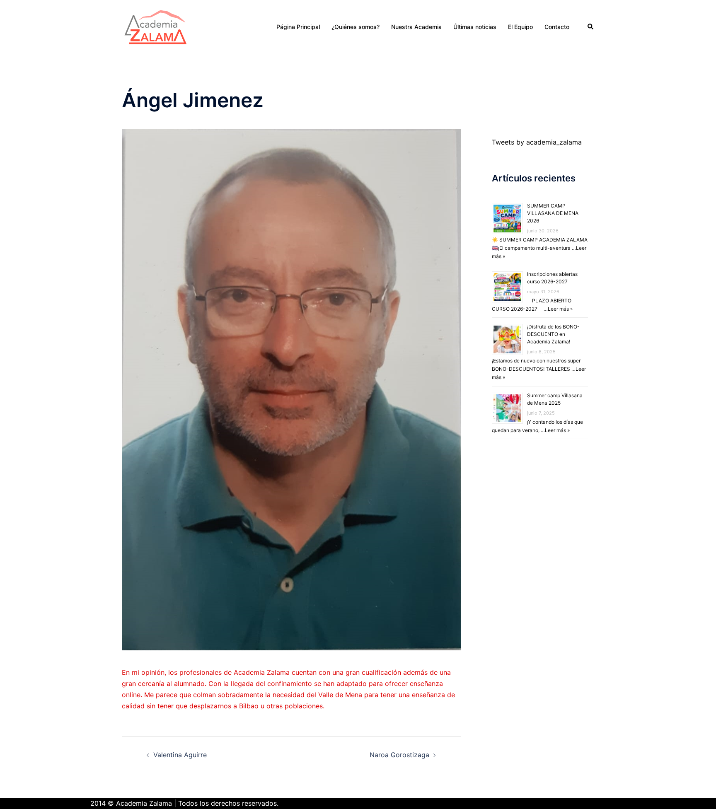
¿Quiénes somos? (355, 26)
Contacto (556, 26)
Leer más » (560, 309)
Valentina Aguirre (180, 755)
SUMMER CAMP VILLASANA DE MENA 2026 (552, 213)
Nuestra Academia (416, 26)
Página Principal (298, 26)
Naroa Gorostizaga (399, 755)
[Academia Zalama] (155, 26)
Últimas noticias (474, 26)
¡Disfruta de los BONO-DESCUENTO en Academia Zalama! (553, 334)
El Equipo (520, 26)
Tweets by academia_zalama (537, 142)
